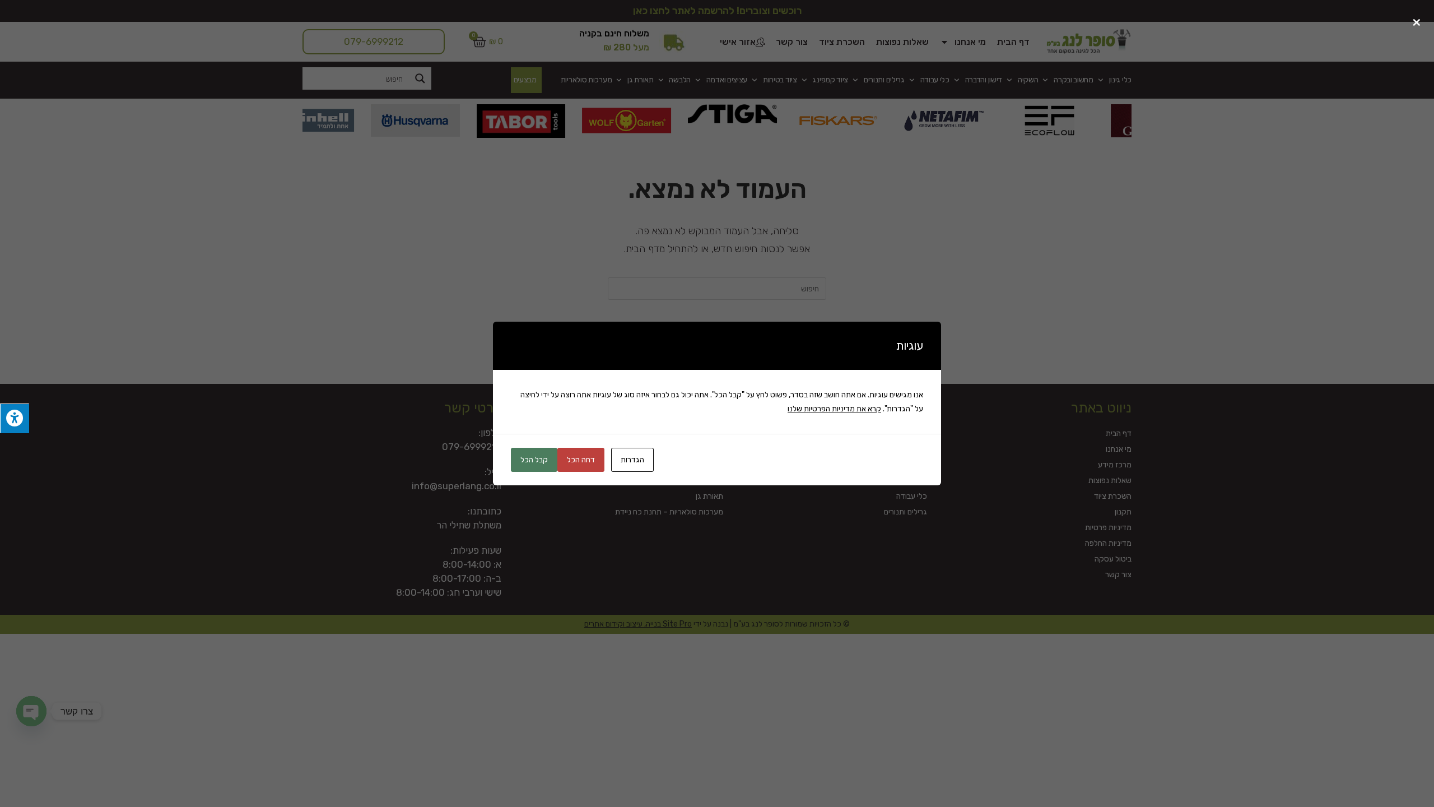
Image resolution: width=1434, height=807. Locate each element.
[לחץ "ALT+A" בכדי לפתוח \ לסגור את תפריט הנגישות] (14, 418)
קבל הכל (534, 460)
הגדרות (632, 460)
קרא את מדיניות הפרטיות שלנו (834, 409)
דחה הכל (581, 460)
